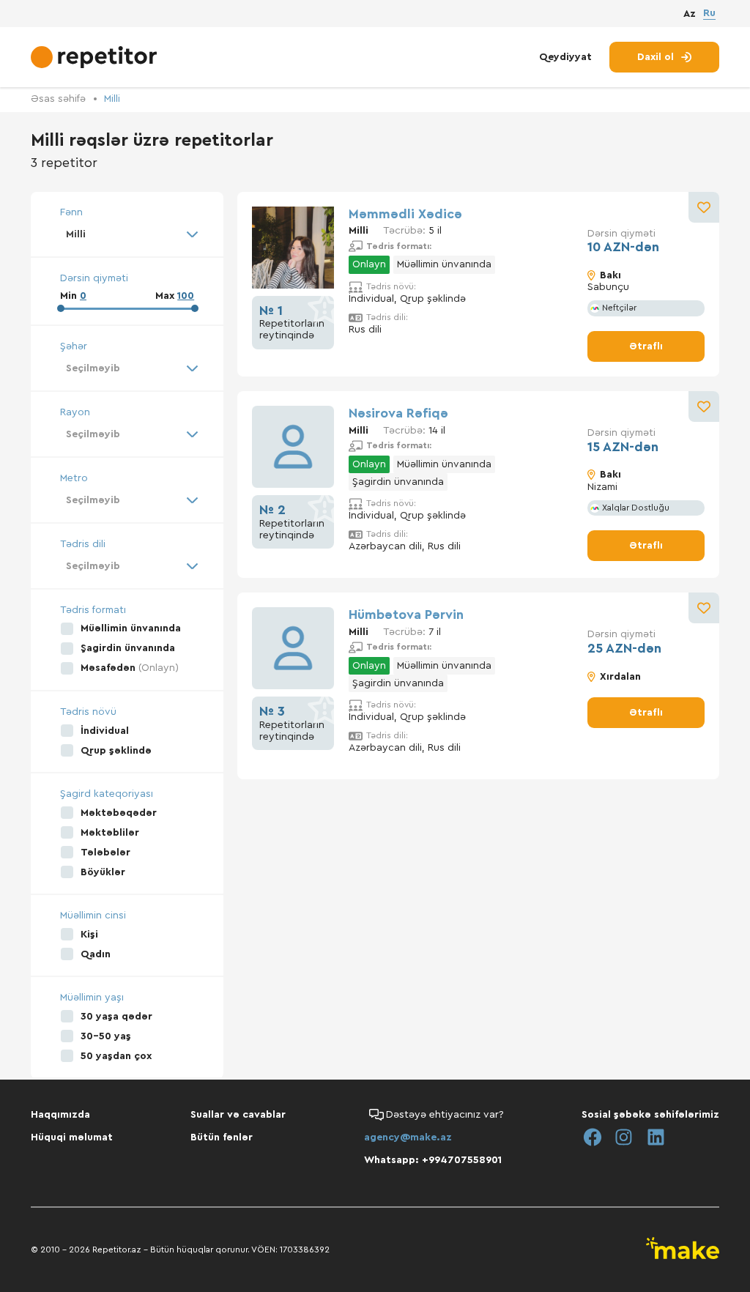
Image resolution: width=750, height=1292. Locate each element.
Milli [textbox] (76, 234)
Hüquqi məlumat (72, 1137)
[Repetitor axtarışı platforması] (95, 57)
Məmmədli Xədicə (405, 213)
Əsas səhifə (58, 99)
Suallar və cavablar (238, 1115)
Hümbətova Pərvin (406, 614)
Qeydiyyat (565, 57)
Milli (112, 99)
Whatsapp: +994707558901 (433, 1160)
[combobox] (127, 234)
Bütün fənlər (221, 1137)
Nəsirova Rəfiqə (398, 413)
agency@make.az (408, 1137)
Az (689, 14)
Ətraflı (646, 346)
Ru (709, 13)
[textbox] (127, 368)
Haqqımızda (60, 1115)
